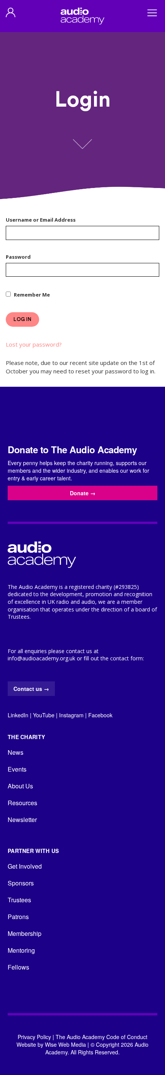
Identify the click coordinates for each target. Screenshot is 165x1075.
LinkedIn (18, 715)
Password (18, 256)
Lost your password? (34, 344)
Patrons (18, 916)
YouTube (43, 715)
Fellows (18, 967)
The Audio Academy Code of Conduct (101, 1037)
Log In (22, 319)
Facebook (100, 715)
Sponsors (21, 883)
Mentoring (21, 950)
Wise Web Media (65, 1044)
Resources (22, 802)
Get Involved (25, 866)
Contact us (31, 688)
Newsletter (22, 819)
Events (17, 769)
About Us (20, 786)
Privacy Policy (34, 1037)
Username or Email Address (41, 219)
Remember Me (32, 294)
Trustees (19, 899)
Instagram (71, 715)
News (15, 752)
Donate (83, 493)
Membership (24, 933)
